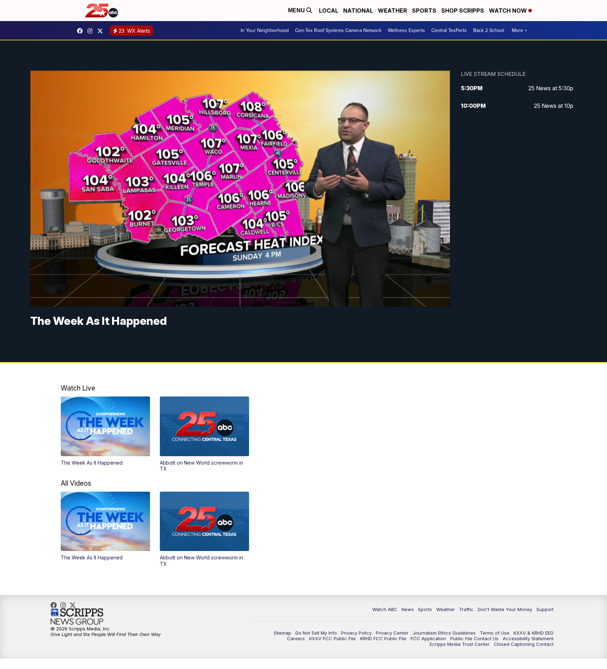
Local (328, 10)
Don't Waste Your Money (505, 609)
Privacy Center (392, 633)
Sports (424, 10)
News (408, 609)
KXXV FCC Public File (332, 638)
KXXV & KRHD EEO (534, 633)
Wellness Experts (406, 30)
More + (519, 30)
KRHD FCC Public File (383, 638)
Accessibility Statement (528, 638)
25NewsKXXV (81, 31)
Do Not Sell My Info (316, 633)
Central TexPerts (449, 30)
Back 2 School (488, 30)
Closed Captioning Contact (524, 644)
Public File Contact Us (474, 638)
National (358, 10)
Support (545, 609)
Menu (297, 10)
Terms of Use (494, 633)
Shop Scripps (462, 10)
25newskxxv (91, 31)
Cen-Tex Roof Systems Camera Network (338, 30)
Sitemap (282, 633)
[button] (105, 431)
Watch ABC (384, 609)
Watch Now (508, 10)
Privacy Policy (356, 633)
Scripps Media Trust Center (459, 644)
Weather (392, 10)
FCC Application (428, 638)
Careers (296, 638)
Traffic (466, 609)
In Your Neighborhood (265, 30)
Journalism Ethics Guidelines (444, 633)
